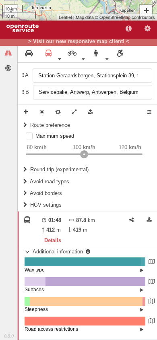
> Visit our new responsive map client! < (78, 41)
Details (52, 240)
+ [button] (146, 11)
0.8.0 (9, 336)
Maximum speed (54, 136)
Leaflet (65, 17)
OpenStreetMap (114, 17)
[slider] (84, 154)
